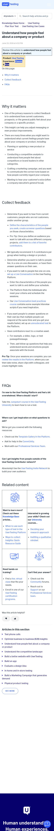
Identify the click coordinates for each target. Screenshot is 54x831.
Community (36, 581)
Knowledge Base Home (13, 23)
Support (34, 589)
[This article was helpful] (15, 619)
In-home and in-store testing (18, 670)
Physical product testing (16, 683)
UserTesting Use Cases (33, 26)
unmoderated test (39, 323)
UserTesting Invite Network (34, 468)
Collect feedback (13, 79)
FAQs (7, 84)
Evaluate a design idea (15, 666)
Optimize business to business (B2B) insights (26, 639)
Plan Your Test (12, 26)
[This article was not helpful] (6, 619)
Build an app (11, 661)
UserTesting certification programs (11, 596)
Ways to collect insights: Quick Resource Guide (13, 540)
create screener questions (32, 228)
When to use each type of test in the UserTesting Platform (15, 529)
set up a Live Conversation (20, 274)
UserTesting (33, 23)
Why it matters (12, 75)
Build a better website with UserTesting (23, 656)
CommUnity (28, 441)
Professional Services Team (31, 446)
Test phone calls (12, 634)
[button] (49, 5)
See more (10, 691)
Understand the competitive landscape (23, 651)
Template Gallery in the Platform (34, 436)
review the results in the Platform (18, 359)
